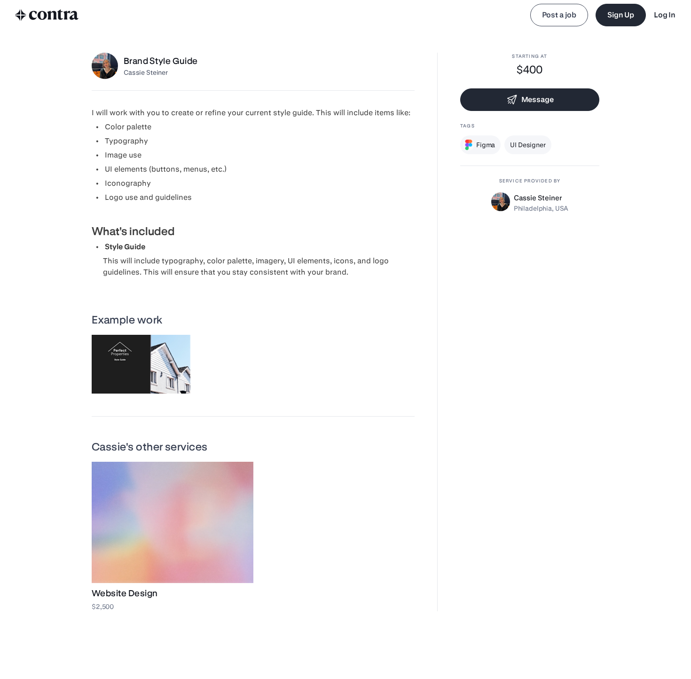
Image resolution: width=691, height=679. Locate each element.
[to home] (47, 15)
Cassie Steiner (146, 72)
